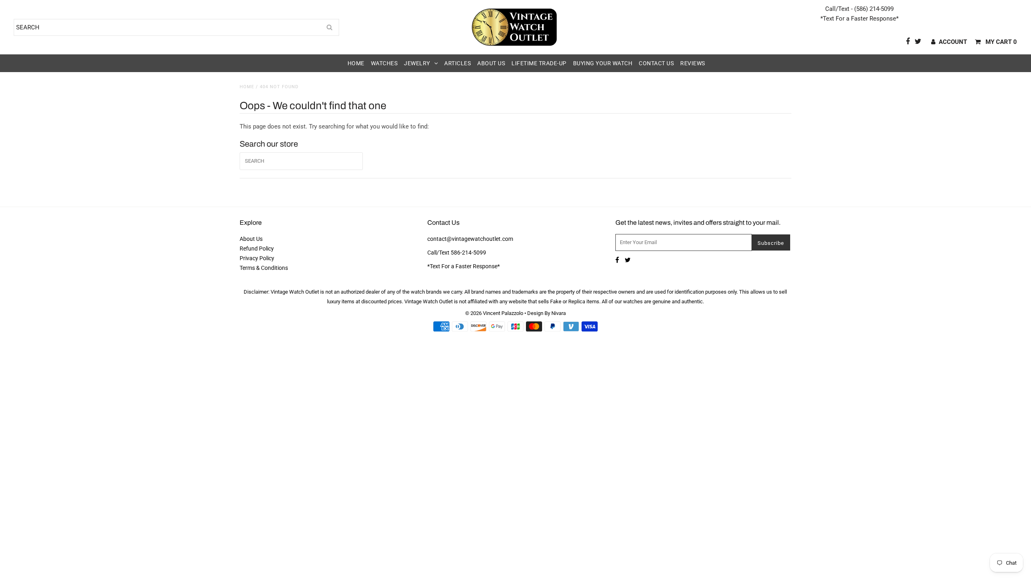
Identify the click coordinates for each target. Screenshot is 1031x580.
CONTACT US (656, 63)
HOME (356, 63)
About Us (251, 239)
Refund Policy (257, 248)
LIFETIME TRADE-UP (539, 63)
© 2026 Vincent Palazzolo (494, 313)
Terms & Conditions (264, 268)
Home (247, 86)
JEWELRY (417, 63)
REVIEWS (692, 63)
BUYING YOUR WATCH (603, 63)
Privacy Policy (257, 258)
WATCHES (384, 63)
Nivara (558, 313)
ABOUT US (491, 63)
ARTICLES (457, 63)
